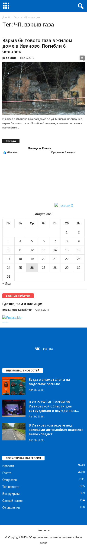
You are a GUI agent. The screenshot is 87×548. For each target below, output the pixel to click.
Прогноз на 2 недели (63, 152)
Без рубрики (10, 493)
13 (43, 250)
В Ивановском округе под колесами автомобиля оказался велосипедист (56, 429)
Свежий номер (12, 500)
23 (78, 259)
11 (20, 250)
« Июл (6, 283)
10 (8, 250)
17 (8, 259)
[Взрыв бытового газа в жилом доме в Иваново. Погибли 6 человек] (43, 88)
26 (32, 267)
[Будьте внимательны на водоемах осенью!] (14, 386)
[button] (80, 6)
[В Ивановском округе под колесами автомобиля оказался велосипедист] (14, 431)
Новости (8, 466)
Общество (9, 480)
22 (66, 259)
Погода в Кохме (39, 148)
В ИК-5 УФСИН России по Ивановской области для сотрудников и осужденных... (54, 406)
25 (20, 267)
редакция (9, 57)
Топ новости (10, 487)
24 (8, 267)
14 (55, 250)
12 (32, 250)
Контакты (44, 530)
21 (55, 259)
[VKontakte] (38, 349)
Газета (6, 473)
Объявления (11, 507)
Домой (6, 17)
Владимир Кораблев (17, 309)
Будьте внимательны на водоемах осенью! (49, 381)
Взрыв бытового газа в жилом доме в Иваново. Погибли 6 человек (37, 46)
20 (43, 259)
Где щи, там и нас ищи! (22, 304)
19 (32, 259)
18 (20, 259)
